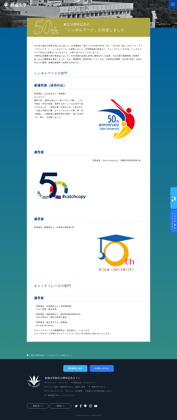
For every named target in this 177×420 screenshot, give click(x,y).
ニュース (64, 383)
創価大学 (36, 406)
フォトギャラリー (53, 391)
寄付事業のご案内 (174, 198)
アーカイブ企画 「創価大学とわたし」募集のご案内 (65, 387)
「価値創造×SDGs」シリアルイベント (60, 395)
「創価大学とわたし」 (98, 387)
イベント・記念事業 (74, 391)
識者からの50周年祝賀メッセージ (100, 391)
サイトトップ (51, 383)
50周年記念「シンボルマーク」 (84, 383)
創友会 (59, 406)
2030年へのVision (174, 221)
